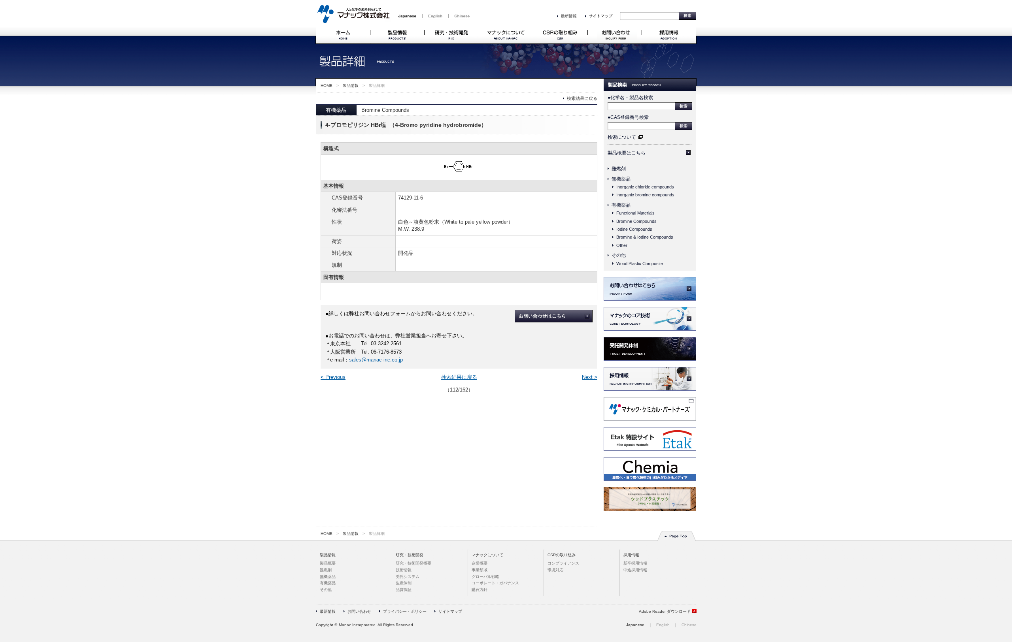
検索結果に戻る (582, 98)
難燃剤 (619, 168)
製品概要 (328, 563)
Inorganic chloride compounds (645, 187)
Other (621, 245)
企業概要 (479, 563)
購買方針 (479, 589)
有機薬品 (621, 205)
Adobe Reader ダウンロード (665, 611)
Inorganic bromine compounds (645, 194)
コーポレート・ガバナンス (495, 583)
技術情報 (404, 570)
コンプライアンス (563, 563)
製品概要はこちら (627, 153)
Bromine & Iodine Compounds (644, 237)
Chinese (689, 625)
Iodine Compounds (634, 229)
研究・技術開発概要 (413, 563)
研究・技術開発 (409, 555)
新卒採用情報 (635, 563)
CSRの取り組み (562, 555)
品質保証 (404, 589)
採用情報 (631, 555)
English (663, 625)
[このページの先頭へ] (676, 539)
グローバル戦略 (485, 576)
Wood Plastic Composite (639, 263)
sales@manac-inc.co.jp (376, 360)
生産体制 (404, 583)
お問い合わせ (359, 611)
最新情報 (328, 611)
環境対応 (555, 570)
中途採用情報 (635, 570)
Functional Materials (635, 213)
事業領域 (479, 570)
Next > (589, 377)
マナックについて (487, 555)
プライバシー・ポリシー (405, 611)
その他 (619, 255)
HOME (326, 85)
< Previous (333, 377)
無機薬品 (621, 179)
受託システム (407, 576)
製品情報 (351, 85)
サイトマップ (450, 611)
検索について (622, 137)
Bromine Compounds (636, 221)
